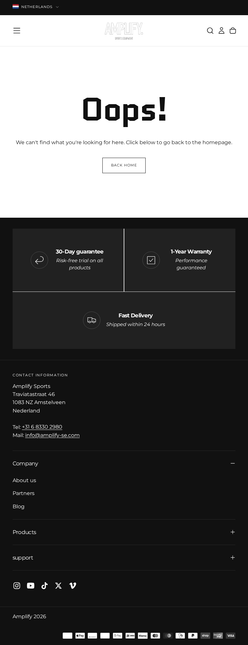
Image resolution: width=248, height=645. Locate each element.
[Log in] (221, 30)
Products (24, 532)
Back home (124, 165)
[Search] (210, 30)
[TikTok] (44, 585)
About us (24, 480)
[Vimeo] (72, 585)
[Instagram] (17, 585)
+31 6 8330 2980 (42, 427)
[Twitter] (58, 585)
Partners (24, 493)
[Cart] (233, 30)
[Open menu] (17, 30)
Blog (19, 506)
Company (25, 463)
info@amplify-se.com (52, 435)
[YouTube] (30, 585)
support (23, 557)
